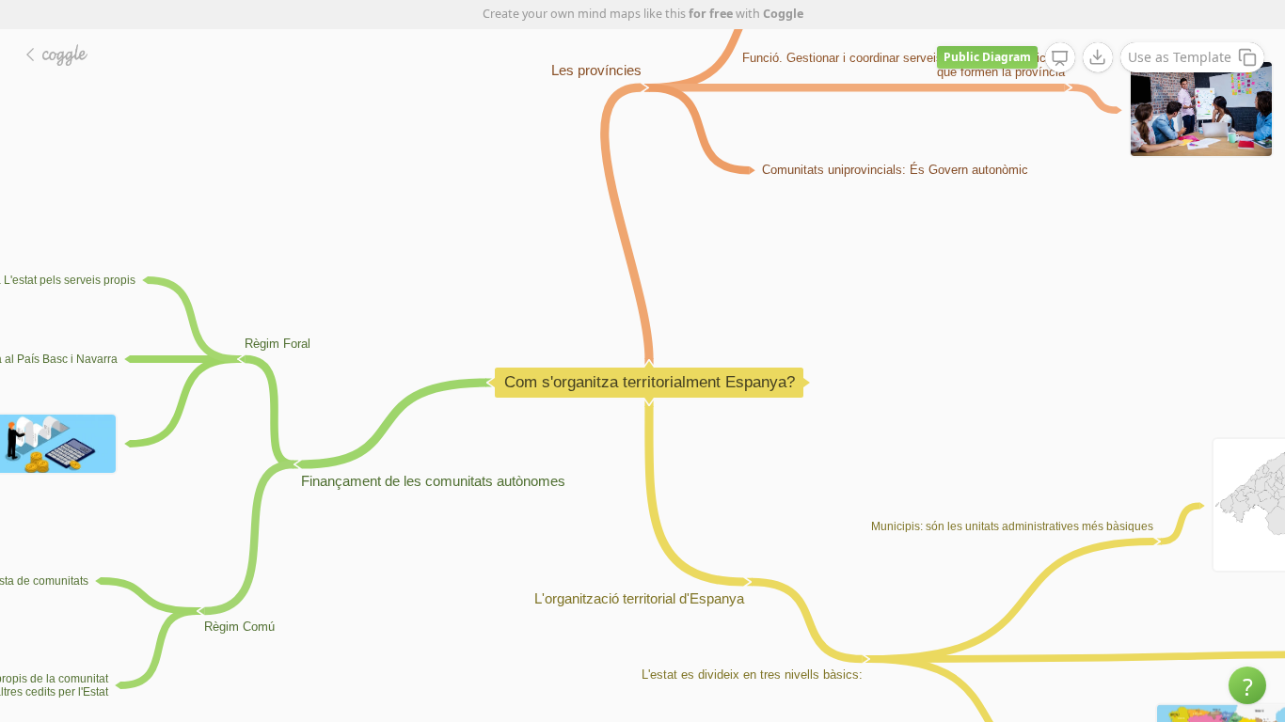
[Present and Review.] (1060, 58)
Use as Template (1179, 57)
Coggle (783, 14)
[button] (1247, 685)
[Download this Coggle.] (1098, 57)
